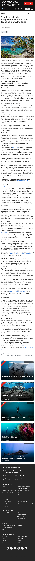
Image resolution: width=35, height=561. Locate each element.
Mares (4, 538)
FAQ (3, 486)
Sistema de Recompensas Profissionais (25, 517)
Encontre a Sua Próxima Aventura (15, 476)
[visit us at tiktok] (26, 548)
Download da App (23, 501)
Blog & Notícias (6, 503)
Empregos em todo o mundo (14, 479)
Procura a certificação (24, 490)
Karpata (3, 186)
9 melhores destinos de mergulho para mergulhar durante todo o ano (14, 181)
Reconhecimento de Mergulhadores (23, 513)
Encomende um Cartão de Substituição (25, 493)
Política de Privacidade (8, 525)
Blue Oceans (5, 506)
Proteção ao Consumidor (9, 490)
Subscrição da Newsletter (13, 467)
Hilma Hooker (11, 105)
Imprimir (20, 525)
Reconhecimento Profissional (10, 517)
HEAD (19, 543)
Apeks (4, 540)
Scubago (4, 536)
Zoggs (4, 543)
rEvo (19, 540)
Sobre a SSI (5, 512)
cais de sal (15, 147)
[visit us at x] (12, 548)
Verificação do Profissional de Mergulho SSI (10, 493)
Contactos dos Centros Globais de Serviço (24, 487)
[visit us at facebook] (8, 548)
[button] (28, 3)
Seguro (20, 506)
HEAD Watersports (8, 534)
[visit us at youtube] (19, 548)
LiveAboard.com (22, 536)
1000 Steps (4, 232)
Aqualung (20, 538)
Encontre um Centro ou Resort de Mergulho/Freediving (15, 471)
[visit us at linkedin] (23, 548)
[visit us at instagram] (16, 548)
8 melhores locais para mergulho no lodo (20, 253)
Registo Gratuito (6, 501)
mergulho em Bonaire (23, 345)
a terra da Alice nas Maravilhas (17, 291)
